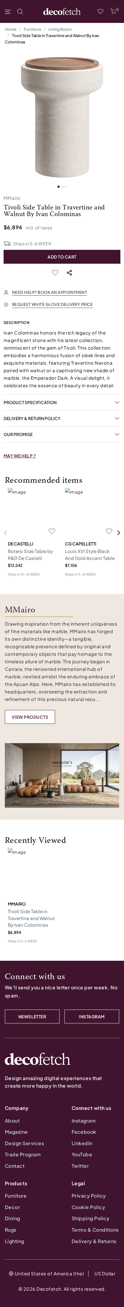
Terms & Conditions (95, 1230)
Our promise (18, 434)
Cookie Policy (88, 1207)
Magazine (16, 1132)
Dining (12, 1218)
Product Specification (30, 402)
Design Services (24, 1143)
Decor (12, 1207)
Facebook (84, 1132)
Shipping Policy (90, 1218)
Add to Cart (62, 256)
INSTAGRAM (91, 1016)
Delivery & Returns (94, 1241)
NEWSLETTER (32, 1016)
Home (11, 29)
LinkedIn (82, 1143)
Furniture (32, 29)
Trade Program (23, 1154)
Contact (14, 1166)
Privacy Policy (89, 1195)
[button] (113, 11)
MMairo (12, 198)
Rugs (11, 1230)
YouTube (82, 1154)
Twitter (80, 1166)
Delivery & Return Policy (32, 418)
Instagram (84, 1120)
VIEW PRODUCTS (30, 717)
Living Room (60, 29)
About (12, 1120)
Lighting (14, 1241)
